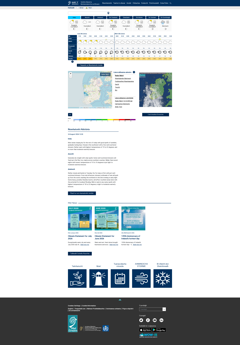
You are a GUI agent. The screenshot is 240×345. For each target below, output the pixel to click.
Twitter (141, 320)
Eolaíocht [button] (144, 3)
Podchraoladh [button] (154, 3)
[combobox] (89, 13)
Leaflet (81, 107)
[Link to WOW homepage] (148, 335)
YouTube (155, 320)
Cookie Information (89, 306)
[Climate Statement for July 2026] (80, 218)
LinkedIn (161, 320)
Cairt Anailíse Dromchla (155, 114)
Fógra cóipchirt (127, 309)
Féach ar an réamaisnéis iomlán (82, 193)
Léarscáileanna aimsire (122, 72)
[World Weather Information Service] (106, 328)
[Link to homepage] (74, 323)
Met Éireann (109, 107)
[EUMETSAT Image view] (157, 90)
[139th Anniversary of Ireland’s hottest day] (133, 218)
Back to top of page (120, 299)
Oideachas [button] (136, 3)
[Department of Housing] (91, 328)
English (70, 309)
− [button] (70, 76)
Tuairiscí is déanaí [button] (119, 3)
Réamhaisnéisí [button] (107, 3)
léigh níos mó (84, 245)
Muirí (89, 8)
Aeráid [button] (129, 3)
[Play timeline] (70, 114)
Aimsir (80, 8)
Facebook (148, 320)
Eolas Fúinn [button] (164, 3)
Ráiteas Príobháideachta (95, 309)
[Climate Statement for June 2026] (107, 218)
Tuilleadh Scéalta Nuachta (79, 253)
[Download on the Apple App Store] (145, 329)
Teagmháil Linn (80, 309)
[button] (170, 3)
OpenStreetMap (92, 107)
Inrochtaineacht (74, 310)
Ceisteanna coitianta (113, 309)
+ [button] (70, 73)
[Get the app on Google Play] (159, 329)
